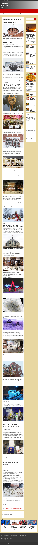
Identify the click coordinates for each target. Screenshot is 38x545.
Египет (5, 508)
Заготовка (27, 82)
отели (31, 137)
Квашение (30, 120)
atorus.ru (6, 507)
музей (13, 508)
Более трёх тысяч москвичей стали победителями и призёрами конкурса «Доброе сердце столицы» (33, 55)
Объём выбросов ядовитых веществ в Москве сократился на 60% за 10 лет (33, 68)
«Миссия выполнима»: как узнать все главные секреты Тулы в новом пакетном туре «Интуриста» (14, 528)
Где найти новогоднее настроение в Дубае (20, 513)
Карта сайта (4, 11)
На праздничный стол (31, 123)
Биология (28, 116)
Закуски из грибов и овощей (30, 119)
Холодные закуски (29, 135)
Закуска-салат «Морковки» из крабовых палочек (32, 99)
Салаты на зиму (32, 130)
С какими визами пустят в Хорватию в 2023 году (32, 527)
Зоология (27, 120)
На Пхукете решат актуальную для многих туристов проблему (23, 528)
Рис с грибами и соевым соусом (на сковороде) (32, 105)
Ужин (33, 134)
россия (32, 138)
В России (32, 116)
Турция (31, 134)
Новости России (29, 124)
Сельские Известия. (8, 543)
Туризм (4, 18)
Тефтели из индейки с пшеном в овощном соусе (32, 110)
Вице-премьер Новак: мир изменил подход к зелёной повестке (30, 35)
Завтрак (30, 118)
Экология (27, 33)
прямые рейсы (28, 138)
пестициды (33, 137)
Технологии (28, 134)
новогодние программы (17, 508)
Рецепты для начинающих (28, 128)
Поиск (35, 19)
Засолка (33, 119)
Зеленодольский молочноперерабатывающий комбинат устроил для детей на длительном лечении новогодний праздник (8, 514)
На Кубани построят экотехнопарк (32, 62)
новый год (28, 137)
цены (29, 140)
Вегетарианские (31, 117)
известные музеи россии (9, 508)
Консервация (29, 121)
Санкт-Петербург (28, 131)
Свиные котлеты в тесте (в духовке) (32, 94)
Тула (21, 508)
